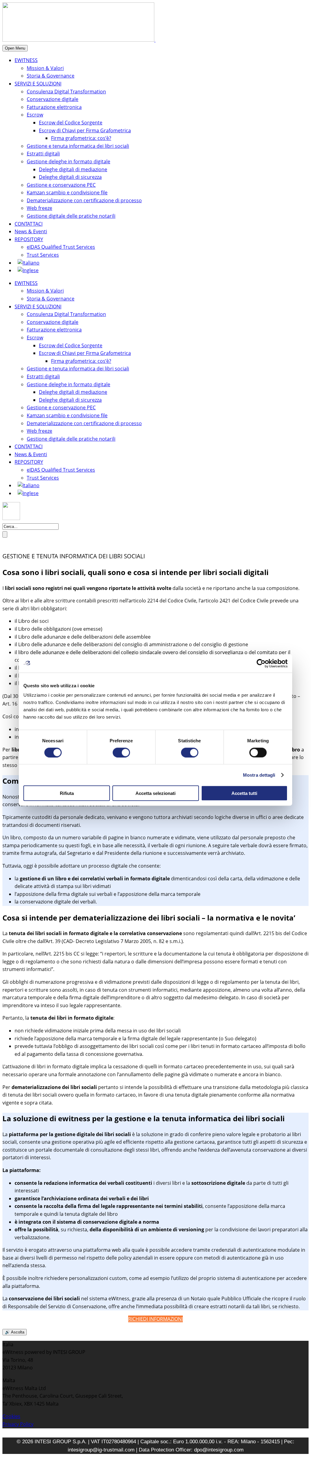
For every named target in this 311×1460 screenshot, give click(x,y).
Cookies (11, 1416)
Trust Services (43, 254)
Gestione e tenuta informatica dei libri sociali (78, 146)
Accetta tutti (244, 793)
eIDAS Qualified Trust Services (61, 247)
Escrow (35, 114)
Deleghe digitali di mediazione (73, 169)
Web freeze (39, 208)
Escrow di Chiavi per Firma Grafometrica (85, 130)
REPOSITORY (29, 239)
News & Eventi (31, 231)
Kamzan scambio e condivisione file (67, 192)
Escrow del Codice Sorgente (70, 122)
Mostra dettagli (259, 774)
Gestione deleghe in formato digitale (68, 161)
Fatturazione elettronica (54, 107)
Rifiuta (67, 793)
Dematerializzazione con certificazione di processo (84, 200)
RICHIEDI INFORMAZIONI (155, 1319)
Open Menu (15, 48)
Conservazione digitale (52, 99)
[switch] (121, 752)
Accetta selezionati (155, 793)
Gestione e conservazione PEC (61, 185)
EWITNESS (26, 60)
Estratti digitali (43, 153)
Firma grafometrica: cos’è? (81, 138)
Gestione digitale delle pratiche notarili (71, 216)
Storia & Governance (50, 75)
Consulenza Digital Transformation (66, 91)
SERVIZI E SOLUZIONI (38, 83)
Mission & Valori (45, 68)
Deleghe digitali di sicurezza (70, 177)
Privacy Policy (17, 1424)
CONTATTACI (29, 223)
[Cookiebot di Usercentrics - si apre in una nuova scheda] (261, 663)
